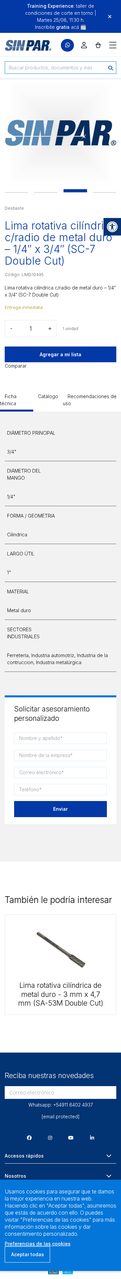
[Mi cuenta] (84, 45)
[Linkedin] (92, 1137)
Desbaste (14, 208)
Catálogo (48, 396)
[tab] (16, 402)
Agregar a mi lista (60, 354)
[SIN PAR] (23, 45)
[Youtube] (71, 1137)
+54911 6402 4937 (73, 1105)
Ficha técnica (8, 399)
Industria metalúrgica (58, 662)
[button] (112, 226)
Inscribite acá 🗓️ (60, 27)
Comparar (16, 366)
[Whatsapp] (67, 45)
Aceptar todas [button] (27, 1254)
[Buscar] (110, 67)
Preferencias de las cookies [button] (38, 1243)
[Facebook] (29, 1137)
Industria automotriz (52, 655)
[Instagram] (50, 1137)
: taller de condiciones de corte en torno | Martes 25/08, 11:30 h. (60, 13)
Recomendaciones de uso (90, 399)
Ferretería (18, 655)
